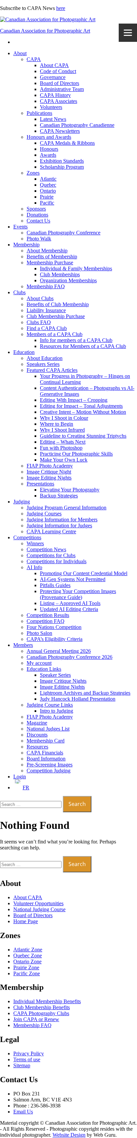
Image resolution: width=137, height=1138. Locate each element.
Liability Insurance (46, 310)
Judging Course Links (50, 705)
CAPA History (55, 95)
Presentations (40, 483)
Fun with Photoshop (61, 448)
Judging (21, 501)
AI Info (34, 567)
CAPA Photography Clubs (41, 1013)
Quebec (48, 185)
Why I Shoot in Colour (64, 418)
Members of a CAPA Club (54, 334)
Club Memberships (60, 274)
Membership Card (46, 741)
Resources (37, 746)
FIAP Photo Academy (50, 466)
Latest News (53, 119)
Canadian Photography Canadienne (77, 125)
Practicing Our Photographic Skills (76, 454)
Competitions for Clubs (51, 555)
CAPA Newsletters (60, 131)
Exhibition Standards (62, 161)
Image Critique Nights (63, 681)
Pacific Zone (26, 973)
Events (20, 226)
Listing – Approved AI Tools (70, 603)
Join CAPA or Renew (36, 1019)
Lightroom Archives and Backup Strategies (85, 693)
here (60, 8)
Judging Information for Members (62, 519)
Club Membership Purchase (56, 316)
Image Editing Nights (49, 478)
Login (19, 776)
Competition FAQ (46, 621)
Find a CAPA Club (47, 328)
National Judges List (48, 729)
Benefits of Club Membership (58, 304)
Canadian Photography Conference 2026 (69, 657)
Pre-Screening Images (49, 764)
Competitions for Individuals (56, 561)
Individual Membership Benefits (47, 1001)
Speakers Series (43, 364)
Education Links (44, 669)
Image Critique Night (49, 472)
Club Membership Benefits (41, 1007)
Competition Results (48, 615)
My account (39, 663)
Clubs (19, 292)
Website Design (69, 1135)
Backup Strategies (59, 495)
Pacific (47, 203)
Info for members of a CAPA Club (76, 340)
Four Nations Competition (54, 627)
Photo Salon (39, 633)
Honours (49, 149)
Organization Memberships (68, 280)
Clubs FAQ (39, 322)
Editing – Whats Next (62, 442)
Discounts (37, 735)
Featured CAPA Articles (52, 370)
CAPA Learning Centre (51, 531)
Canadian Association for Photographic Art (45, 31)
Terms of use (26, 1059)
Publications (39, 113)
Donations (37, 215)
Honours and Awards (49, 137)
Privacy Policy (28, 1053)
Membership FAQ (46, 286)
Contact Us (38, 220)
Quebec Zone (27, 955)
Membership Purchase (50, 262)
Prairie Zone (26, 967)
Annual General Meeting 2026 (59, 651)
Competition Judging (48, 770)
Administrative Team (62, 89)
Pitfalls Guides (55, 585)
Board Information (46, 758)
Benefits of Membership (52, 256)
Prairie (47, 197)
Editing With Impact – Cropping (73, 400)
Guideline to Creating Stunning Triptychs (83, 436)
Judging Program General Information (66, 507)
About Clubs (40, 298)
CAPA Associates (58, 101)
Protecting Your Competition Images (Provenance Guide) (78, 594)
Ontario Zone (27, 961)
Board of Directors (59, 83)
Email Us (23, 1111)
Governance (53, 77)
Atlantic (48, 179)
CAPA (34, 59)
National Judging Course (39, 909)
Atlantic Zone (27, 949)
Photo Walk (39, 238)
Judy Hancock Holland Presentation (77, 699)
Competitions (27, 537)
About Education (45, 358)
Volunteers (51, 107)
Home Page (25, 921)
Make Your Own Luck (63, 460)
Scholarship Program (62, 167)
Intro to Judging (56, 711)
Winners (35, 543)
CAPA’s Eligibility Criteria (54, 639)
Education (24, 352)
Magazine (37, 723)
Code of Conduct (58, 71)
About (20, 53)
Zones (33, 173)
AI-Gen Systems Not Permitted (72, 579)
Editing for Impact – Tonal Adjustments (81, 406)
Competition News (46, 549)
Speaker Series (55, 675)
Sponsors (36, 209)
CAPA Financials (45, 752)
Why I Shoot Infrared (62, 430)
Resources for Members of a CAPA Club (83, 346)
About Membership (47, 250)
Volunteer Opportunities (38, 903)
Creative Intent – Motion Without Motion (83, 412)
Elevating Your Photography (69, 489)
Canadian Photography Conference (63, 232)
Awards (48, 155)
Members (23, 645)
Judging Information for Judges (59, 525)
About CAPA (54, 65)
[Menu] (128, 33)
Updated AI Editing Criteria (69, 609)
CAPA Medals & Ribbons (67, 143)
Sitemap (21, 1065)
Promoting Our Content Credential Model (83, 573)
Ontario (48, 191)
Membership (26, 244)
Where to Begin (56, 424)
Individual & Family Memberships (76, 268)
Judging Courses (44, 513)
